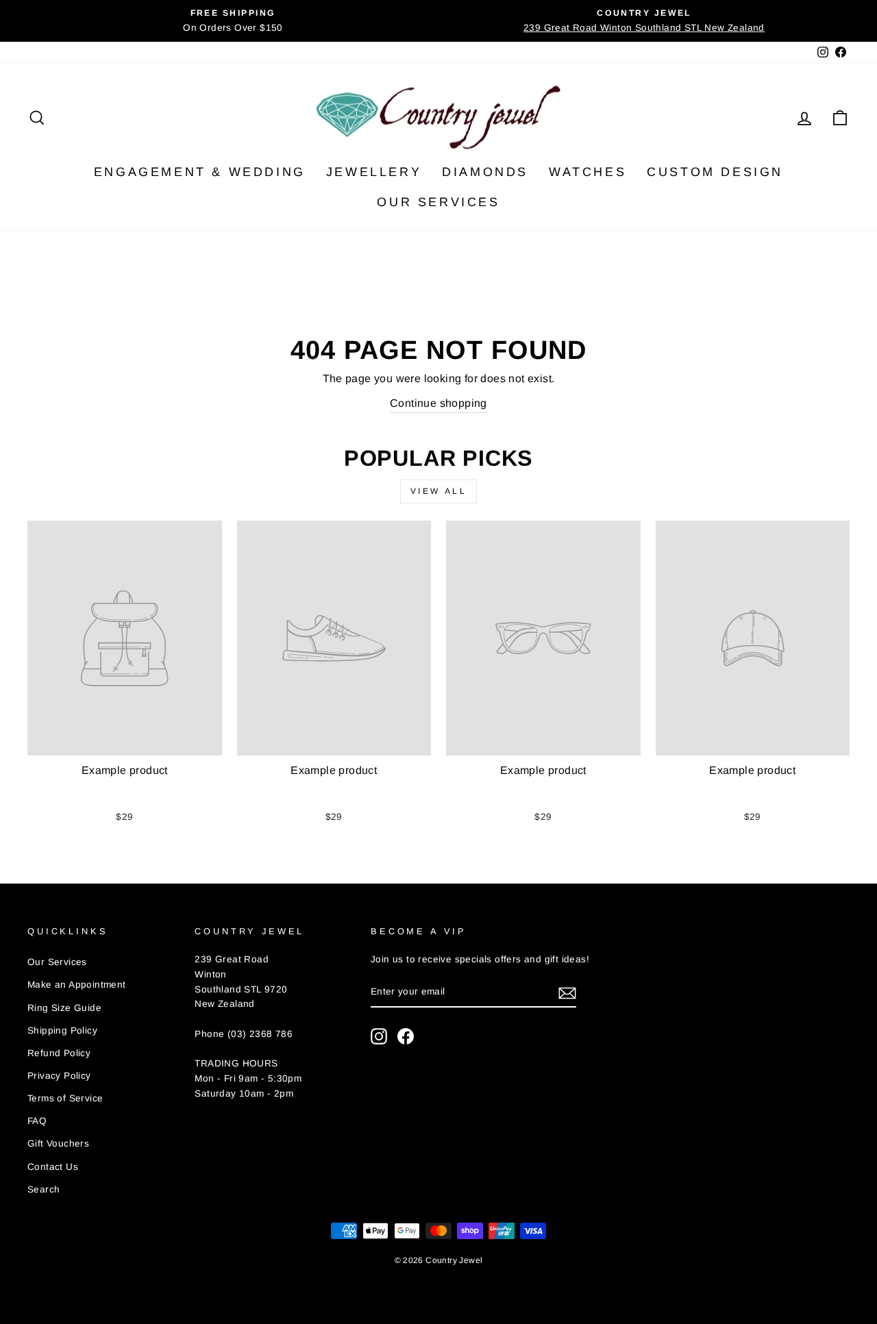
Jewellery (373, 172)
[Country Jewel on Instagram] (379, 1036)
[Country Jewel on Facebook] (405, 1036)
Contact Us (52, 1167)
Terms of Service (65, 1098)
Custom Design (715, 172)
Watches (587, 172)
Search (43, 1189)
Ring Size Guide (64, 1008)
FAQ (37, 1121)
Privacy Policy (59, 1076)
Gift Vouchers (58, 1143)
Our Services (438, 202)
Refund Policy (58, 1053)
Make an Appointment (76, 984)
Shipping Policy (62, 1030)
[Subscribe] (567, 992)
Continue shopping (438, 403)
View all (438, 491)
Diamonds (485, 172)
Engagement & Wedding (200, 172)
